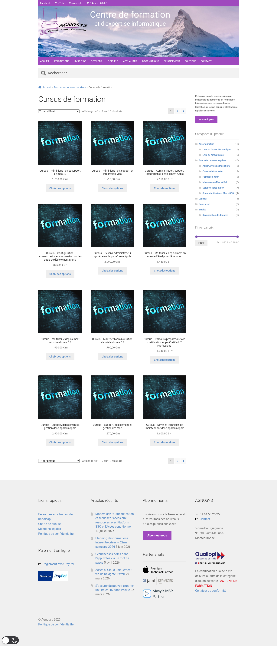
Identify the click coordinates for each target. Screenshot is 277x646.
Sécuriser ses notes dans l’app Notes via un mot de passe (112, 558)
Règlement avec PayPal (58, 564)
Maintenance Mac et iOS (215, 182)
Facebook (45, 3)
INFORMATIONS (150, 61)
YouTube (60, 3)
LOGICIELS (112, 61)
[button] (10, 640)
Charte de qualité (49, 524)
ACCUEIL (45, 61)
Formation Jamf (211, 177)
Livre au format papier (213, 155)
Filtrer (201, 243)
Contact (205, 519)
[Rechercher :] (138, 73)
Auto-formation (206, 144)
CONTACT (206, 61)
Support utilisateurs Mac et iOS (218, 193)
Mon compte (75, 3)
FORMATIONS (61, 61)
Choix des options (60, 188)
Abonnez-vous (157, 535)
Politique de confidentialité (55, 534)
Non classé (204, 204)
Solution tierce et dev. (213, 187)
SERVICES (96, 61)
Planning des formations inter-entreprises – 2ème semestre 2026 (111, 542)
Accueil (47, 87)
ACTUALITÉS (130, 61)
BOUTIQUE (190, 61)
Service (202, 209)
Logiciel (203, 198)
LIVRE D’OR (80, 61)
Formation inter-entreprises (70, 87)
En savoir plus (206, 119)
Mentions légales (49, 529)
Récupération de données (215, 215)
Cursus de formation (213, 171)
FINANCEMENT (172, 61)
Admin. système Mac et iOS (216, 166)
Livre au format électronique (216, 149)
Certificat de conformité (210, 590)
